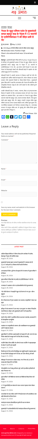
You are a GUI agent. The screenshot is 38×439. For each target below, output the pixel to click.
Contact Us (21, 428)
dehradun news (9, 51)
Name (3, 169)
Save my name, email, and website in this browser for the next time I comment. (18, 208)
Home (4, 428)
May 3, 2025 (16, 44)
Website (4, 190)
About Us (12, 428)
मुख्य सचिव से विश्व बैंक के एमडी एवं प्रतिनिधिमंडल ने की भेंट (17, 279)
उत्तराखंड (4, 27)
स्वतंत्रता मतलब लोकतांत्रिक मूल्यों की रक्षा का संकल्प (15, 402)
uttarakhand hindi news (14, 53)
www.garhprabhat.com (8, 433)
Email (3, 180)
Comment (5, 140)
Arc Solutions (28, 433)
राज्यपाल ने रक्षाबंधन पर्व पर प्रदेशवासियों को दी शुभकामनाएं (17, 285)
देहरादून (9, 27)
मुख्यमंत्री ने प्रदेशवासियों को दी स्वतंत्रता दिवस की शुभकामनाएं (18, 408)
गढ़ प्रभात (6, 44)
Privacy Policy (31, 428)
